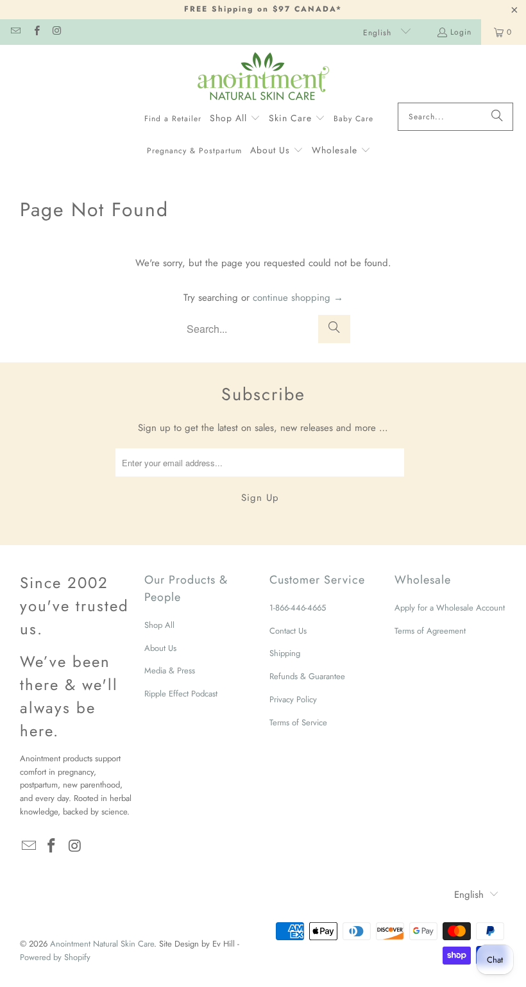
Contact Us (288, 631)
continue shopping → (298, 298)
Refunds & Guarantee (307, 676)
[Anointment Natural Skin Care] (263, 77)
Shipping (284, 653)
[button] (235, 119)
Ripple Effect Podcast (180, 694)
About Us (160, 648)
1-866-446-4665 (297, 608)
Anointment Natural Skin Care (102, 944)
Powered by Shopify (55, 957)
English (378, 32)
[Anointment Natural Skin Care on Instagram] (56, 32)
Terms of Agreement (430, 631)
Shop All (159, 625)
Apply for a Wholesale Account (449, 608)
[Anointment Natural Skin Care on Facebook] (35, 32)
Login (460, 32)
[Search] (497, 117)
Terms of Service (298, 722)
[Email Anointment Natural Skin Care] (15, 32)
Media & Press (169, 670)
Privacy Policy (293, 699)
